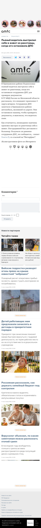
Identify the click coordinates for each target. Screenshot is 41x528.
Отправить (7, 219)
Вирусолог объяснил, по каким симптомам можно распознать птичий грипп (19, 438)
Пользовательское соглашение (10, 500)
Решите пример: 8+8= (8, 215)
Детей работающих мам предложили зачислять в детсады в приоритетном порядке (16, 325)
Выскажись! (7, 57)
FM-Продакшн (5, 498)
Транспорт (15, 36)
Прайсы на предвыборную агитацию (11, 510)
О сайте (3, 507)
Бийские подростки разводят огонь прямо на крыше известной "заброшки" (19, 271)
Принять (30, 523)
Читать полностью (20, 315)
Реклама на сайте (6, 502)
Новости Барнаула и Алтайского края (12, 512)
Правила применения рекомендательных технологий (16, 515)
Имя (3, 195)
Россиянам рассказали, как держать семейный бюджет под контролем (20, 385)
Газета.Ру (5, 137)
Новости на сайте (6, 495)
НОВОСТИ (4, 36)
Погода (3, 505)
